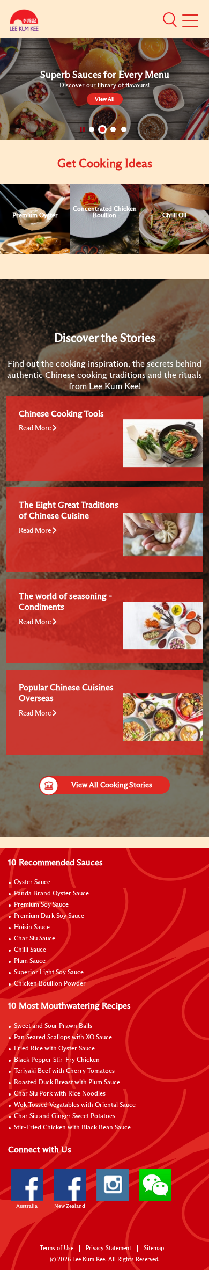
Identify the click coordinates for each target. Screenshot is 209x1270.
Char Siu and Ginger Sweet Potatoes (64, 1116)
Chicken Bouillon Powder (50, 984)
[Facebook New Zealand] (70, 1185)
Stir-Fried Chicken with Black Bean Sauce (72, 1128)
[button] (170, 19)
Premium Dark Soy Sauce (49, 916)
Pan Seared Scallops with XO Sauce (63, 1037)
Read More (36, 428)
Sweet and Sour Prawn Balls (53, 1026)
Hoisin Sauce (32, 927)
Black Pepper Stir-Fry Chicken (57, 1060)
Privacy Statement (108, 1248)
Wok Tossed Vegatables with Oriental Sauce (75, 1105)
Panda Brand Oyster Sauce (51, 894)
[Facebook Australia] (27, 1185)
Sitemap (154, 1248)
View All (105, 99)
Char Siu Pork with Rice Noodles (60, 1094)
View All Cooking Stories (111, 785)
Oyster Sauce (32, 882)
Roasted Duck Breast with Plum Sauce (67, 1082)
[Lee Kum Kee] (24, 23)
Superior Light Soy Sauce (49, 972)
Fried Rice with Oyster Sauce (54, 1049)
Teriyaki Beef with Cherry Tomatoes (64, 1071)
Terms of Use (56, 1248)
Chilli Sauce (30, 950)
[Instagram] (112, 1185)
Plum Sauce (30, 961)
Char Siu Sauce (34, 939)
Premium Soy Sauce (41, 905)
